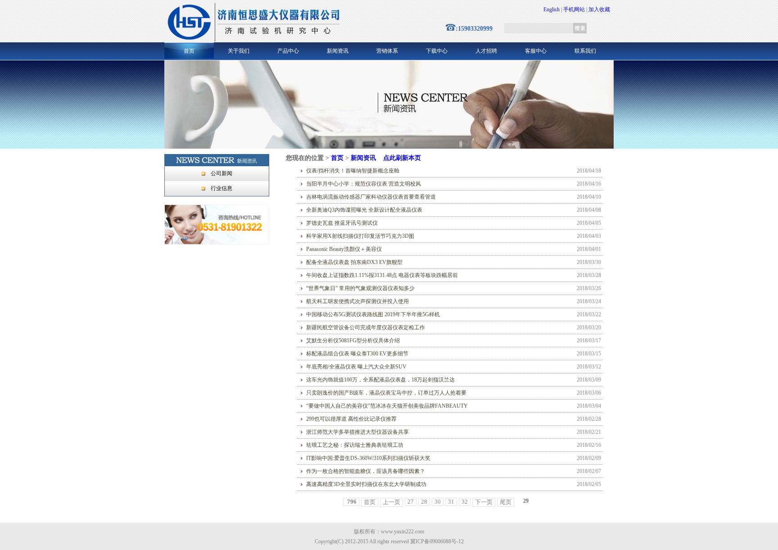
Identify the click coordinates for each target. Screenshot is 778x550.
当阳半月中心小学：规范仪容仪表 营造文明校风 (363, 184)
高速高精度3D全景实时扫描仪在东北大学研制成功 (366, 484)
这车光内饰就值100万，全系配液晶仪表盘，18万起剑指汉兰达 (380, 380)
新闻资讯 (337, 51)
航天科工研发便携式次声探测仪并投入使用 (357, 301)
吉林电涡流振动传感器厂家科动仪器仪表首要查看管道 (371, 197)
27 (410, 501)
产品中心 (288, 51)
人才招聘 (486, 51)
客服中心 (536, 51)
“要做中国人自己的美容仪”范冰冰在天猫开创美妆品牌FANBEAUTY (387, 406)
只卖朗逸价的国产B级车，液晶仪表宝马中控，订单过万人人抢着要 (386, 393)
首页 (189, 51)
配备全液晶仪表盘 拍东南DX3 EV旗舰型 (354, 262)
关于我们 (238, 51)
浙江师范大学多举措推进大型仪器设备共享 (357, 432)
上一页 (391, 502)
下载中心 (437, 51)
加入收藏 (599, 9)
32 (464, 501)
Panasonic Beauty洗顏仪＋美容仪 (344, 249)
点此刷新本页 (402, 158)
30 (437, 501)
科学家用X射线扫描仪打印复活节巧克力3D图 (360, 236)
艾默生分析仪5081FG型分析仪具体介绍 (353, 340)
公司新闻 (221, 173)
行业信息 (221, 188)
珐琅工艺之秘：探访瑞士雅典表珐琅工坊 (354, 445)
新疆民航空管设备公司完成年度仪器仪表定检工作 (365, 327)
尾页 (505, 502)
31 (451, 501)
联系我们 (585, 51)
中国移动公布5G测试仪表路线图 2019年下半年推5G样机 (373, 314)
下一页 (484, 502)
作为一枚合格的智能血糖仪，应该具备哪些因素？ (365, 471)
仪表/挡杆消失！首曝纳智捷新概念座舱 (352, 171)
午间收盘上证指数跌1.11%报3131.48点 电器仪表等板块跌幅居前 (382, 275)
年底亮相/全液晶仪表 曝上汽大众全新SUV (356, 367)
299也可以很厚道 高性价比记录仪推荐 (351, 419)
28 (424, 501)
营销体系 (387, 51)
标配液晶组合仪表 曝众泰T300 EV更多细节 (357, 353)
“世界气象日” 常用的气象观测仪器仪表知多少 (360, 288)
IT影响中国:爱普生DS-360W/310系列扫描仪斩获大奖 (368, 458)
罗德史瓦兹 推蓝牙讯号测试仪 (342, 223)
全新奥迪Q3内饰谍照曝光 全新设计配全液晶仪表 (364, 210)
